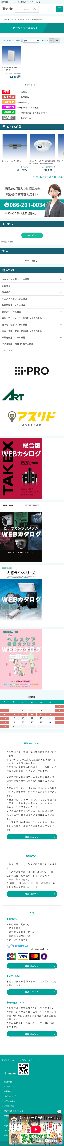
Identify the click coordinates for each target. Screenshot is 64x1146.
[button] (59, 1111)
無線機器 (6, 286)
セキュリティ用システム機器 (20, 19)
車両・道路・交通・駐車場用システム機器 (22, 331)
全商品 (4, 19)
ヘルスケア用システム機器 (14, 299)
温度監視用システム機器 (13, 305)
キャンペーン (8, 350)
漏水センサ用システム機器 (14, 324)
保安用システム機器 (11, 311)
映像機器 (6, 292)
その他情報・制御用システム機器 (17, 344)
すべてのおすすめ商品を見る (48, 177)
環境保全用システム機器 (13, 337)
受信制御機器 (38, 19)
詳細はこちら (32, 836)
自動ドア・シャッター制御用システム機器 (22, 318)
